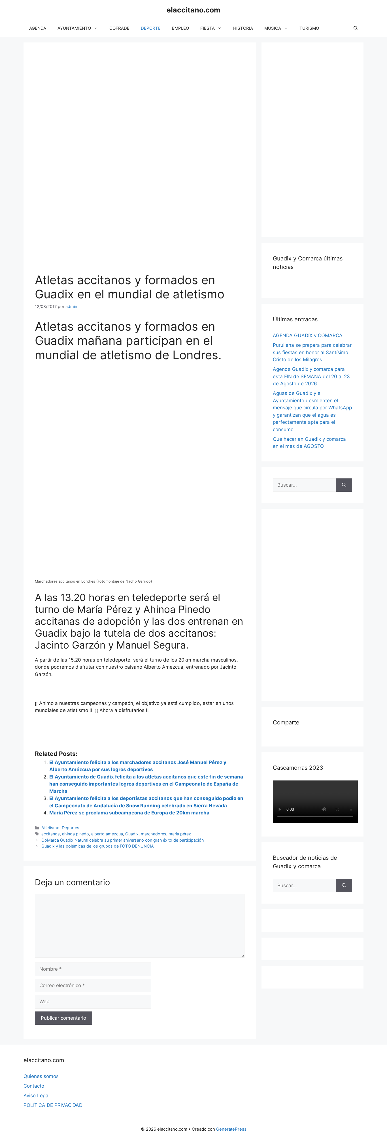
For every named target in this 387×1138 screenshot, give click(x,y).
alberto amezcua (107, 833)
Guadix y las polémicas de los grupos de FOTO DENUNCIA (97, 846)
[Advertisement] (315, 139)
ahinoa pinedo (75, 833)
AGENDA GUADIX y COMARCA (308, 335)
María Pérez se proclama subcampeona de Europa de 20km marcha (129, 813)
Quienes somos (41, 1076)
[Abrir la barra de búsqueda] (355, 28)
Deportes (70, 827)
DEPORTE (151, 28)
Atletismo (50, 827)
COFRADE (119, 28)
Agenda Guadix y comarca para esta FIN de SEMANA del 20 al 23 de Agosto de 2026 (311, 376)
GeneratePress (231, 1129)
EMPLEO (180, 28)
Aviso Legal (37, 1095)
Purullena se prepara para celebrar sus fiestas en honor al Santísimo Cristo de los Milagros (312, 352)
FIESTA (207, 28)
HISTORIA (243, 28)
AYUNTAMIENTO (74, 28)
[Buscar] (344, 485)
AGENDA (37, 28)
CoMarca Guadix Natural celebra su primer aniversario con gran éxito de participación (122, 840)
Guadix (132, 833)
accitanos (50, 833)
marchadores (153, 833)
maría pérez (180, 833)
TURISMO (309, 28)
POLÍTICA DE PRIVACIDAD (53, 1105)
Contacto (34, 1086)
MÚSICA (272, 28)
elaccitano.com (193, 10)
